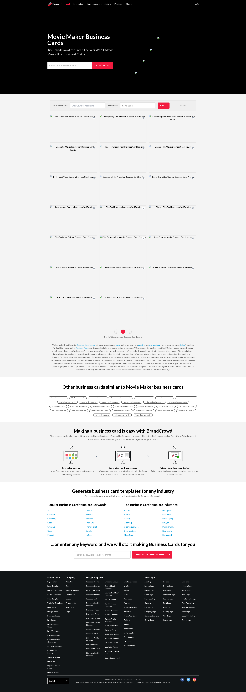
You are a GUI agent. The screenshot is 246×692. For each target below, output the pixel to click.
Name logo (186, 594)
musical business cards (67, 402)
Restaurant (167, 535)
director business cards (122, 411)
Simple (89, 531)
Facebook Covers (93, 590)
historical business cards (101, 406)
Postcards (128, 599)
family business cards (58, 398)
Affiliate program (72, 590)
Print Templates (53, 599)
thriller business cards (165, 411)
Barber (127, 514)
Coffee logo (149, 607)
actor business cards (165, 398)
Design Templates (54, 590)
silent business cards (78, 411)
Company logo (150, 611)
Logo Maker (78, 4)
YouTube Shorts (111, 643)
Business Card (83, 345)
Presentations (129, 646)
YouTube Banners (112, 638)
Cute (49, 531)
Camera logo (150, 603)
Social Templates (54, 594)
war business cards (58, 406)
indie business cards (59, 411)
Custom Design (53, 635)
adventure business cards (186, 398)
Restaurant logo (188, 607)
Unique (89, 535)
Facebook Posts (92, 582)
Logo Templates (53, 586)
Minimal (89, 514)
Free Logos (51, 620)
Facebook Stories (93, 586)
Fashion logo (168, 599)
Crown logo (149, 620)
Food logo (167, 607)
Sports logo (186, 620)
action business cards (145, 406)
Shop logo (186, 611)
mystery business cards (110, 402)
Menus (126, 590)
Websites (118, 4)
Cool (49, 522)
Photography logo (189, 599)
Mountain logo (187, 586)
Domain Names (53, 672)
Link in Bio (51, 661)
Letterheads (129, 633)
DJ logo (166, 582)
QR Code (127, 641)
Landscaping (167, 518)
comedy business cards (144, 411)
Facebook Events (93, 594)
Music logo (186, 590)
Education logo (169, 594)
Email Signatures (130, 582)
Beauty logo (149, 590)
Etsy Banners (129, 637)
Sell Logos (70, 607)
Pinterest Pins (92, 644)
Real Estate (167, 531)
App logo (148, 582)
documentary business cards (121, 398)
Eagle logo (167, 590)
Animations (128, 628)
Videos (126, 624)
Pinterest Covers (93, 649)
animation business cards (124, 406)
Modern (89, 518)
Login (68, 611)
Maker (92, 345)
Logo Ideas (51, 607)
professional (154, 345)
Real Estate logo (188, 603)
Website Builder (53, 657)
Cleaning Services (131, 526)
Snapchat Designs (112, 582)
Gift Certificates (130, 607)
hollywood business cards (154, 402)
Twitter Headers (111, 626)
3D (48, 510)
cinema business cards (144, 398)
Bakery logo (149, 586)
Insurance (166, 514)
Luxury (89, 510)
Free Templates (53, 631)
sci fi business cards (102, 415)
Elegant (50, 535)
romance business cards (78, 406)
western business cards (132, 402)
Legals (68, 599)
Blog (67, 586)
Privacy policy (71, 603)
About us (69, 582)
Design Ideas (52, 611)
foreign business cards (143, 415)
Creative (51, 526)
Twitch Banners (111, 615)
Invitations (128, 611)
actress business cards (186, 411)
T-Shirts (127, 620)
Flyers (126, 594)
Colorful (51, 514)
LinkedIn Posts (92, 633)
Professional (91, 526)
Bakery (127, 510)
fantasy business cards (186, 406)
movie (117, 345)
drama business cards (97, 398)
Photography (168, 526)
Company (51, 518)
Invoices (127, 586)
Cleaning (128, 522)
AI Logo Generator (55, 646)
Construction (130, 531)
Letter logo (167, 620)
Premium (90, 522)
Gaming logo (168, 611)
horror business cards (88, 402)
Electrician (128, 535)
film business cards (78, 398)
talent (182, 345)
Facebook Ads (92, 599)
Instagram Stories (93, 618)
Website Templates (55, 603)
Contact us (70, 594)
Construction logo (152, 616)
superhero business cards (178, 402)
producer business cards (99, 411)
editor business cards (122, 415)
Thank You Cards (130, 616)
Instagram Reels (92, 614)
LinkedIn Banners (93, 629)
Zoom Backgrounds (112, 658)
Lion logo (185, 582)
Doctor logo (168, 586)
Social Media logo (189, 616)
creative (141, 345)
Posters (127, 603)
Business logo (150, 599)
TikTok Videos (111, 599)
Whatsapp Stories (112, 634)
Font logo (167, 603)
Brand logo (149, 594)
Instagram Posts (93, 610)
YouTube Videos (111, 647)
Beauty (127, 518)
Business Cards (94, 4)
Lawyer (165, 522)
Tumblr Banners (111, 610)
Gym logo (167, 616)
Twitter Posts (110, 630)
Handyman (167, 510)
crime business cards (166, 406)
